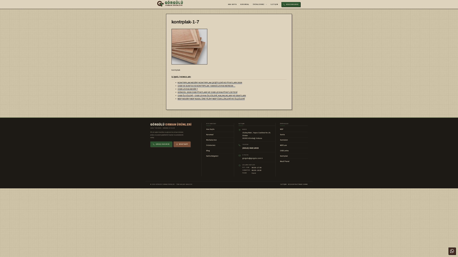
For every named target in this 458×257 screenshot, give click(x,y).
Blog (208, 151)
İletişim (274, 4)
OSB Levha (284, 151)
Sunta (282, 135)
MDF (281, 129)
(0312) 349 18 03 (162, 144)
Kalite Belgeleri (212, 156)
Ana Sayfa (232, 4)
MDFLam (283, 145)
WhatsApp (183, 144)
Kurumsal (244, 4)
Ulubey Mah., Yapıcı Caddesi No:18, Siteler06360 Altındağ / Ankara (256, 135)
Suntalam (284, 140)
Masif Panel (284, 161)
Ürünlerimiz (258, 4)
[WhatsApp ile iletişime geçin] (452, 251)
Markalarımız (211, 140)
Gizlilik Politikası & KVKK (298, 184)
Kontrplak (284, 156)
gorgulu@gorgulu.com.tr (252, 158)
